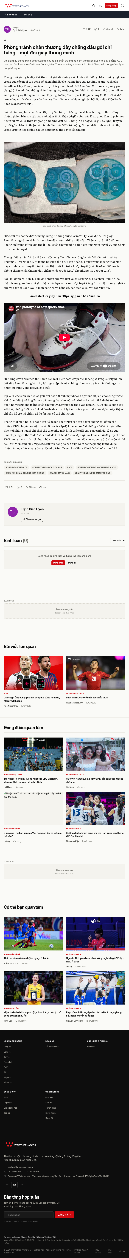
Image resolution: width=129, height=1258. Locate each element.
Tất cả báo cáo (52, 1046)
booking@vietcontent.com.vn (21, 1167)
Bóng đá (7, 1046)
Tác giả (7, 1113)
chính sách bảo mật (30, 1221)
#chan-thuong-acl (16, 467)
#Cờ (6, 693)
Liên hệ (48, 1102)
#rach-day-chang (60, 473)
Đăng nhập (111, 5)
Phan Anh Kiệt (72, 841)
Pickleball (8, 1062)
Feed (6, 1097)
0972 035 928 (32, 1171)
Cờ (5, 40)
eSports (7, 1077)
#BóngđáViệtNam (75, 693)
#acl (70, 467)
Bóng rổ (7, 1052)
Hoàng (7, 841)
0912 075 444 (14, 1171)
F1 (5, 1072)
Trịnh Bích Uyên (20, 30)
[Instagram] (22, 1185)
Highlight (8, 1102)
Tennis (6, 1057)
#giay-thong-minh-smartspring (92, 473)
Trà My (69, 966)
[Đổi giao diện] (100, 6)
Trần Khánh (9, 963)
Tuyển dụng (50, 1108)
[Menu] (122, 6)
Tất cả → (28, 15)
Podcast (91, 1046)
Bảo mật (49, 1118)
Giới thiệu (49, 1097)
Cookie (122, 1251)
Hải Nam (7, 787)
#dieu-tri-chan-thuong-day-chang (25, 473)
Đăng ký (72, 562)
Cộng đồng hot (10, 1108)
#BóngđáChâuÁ (12, 829)
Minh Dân (8, 1021)
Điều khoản (50, 1113)
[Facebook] (7, 1185)
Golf (6, 1067)
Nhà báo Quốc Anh (74, 702)
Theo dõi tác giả (33, 519)
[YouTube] (14, 1185)
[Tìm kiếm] (93, 6)
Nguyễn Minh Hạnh (74, 1021)
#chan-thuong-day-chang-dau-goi (97, 467)
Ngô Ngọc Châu (11, 706)
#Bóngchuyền (73, 829)
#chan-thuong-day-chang (47, 467)
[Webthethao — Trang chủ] (18, 5)
